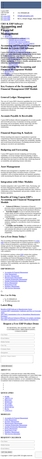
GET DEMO (34, 28)
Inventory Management (12, 276)
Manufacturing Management (13, 277)
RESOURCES (9, 71)
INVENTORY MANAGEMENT (19, 42)
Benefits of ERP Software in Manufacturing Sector (16, 309)
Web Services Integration (12, 288)
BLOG (7, 409)
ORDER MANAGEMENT (17, 40)
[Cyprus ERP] (5, 17)
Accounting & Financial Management (16, 272)
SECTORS (8, 403)
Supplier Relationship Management (15, 281)
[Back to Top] (2, 457)
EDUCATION (13, 64)
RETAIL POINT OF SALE (17, 50)
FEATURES (9, 405)
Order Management (11, 274)
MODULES (8, 36)
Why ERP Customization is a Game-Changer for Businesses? (20, 319)
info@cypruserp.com (26, 16)
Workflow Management (12, 286)
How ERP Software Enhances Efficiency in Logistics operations (20, 318)
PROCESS (8, 400)
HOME (7, 396)
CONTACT (8, 410)
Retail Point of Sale (11, 284)
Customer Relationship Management (16, 279)
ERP (22, 254)
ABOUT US (9, 398)
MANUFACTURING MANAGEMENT (21, 43)
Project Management (11, 283)
